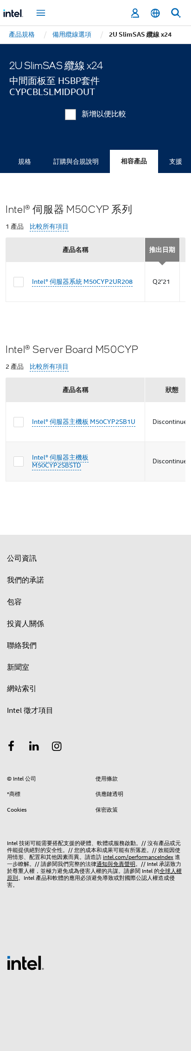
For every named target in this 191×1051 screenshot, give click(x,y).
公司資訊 (22, 558)
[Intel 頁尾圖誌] (25, 962)
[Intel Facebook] (11, 747)
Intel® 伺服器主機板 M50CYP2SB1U (83, 421)
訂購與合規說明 (76, 161)
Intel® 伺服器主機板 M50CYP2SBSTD (60, 461)
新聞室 (18, 667)
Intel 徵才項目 (30, 710)
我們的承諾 (25, 580)
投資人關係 (25, 623)
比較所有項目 (49, 227)
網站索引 (22, 688)
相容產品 (134, 161)
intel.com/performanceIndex (138, 856)
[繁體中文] (155, 13)
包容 (14, 602)
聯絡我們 (22, 645)
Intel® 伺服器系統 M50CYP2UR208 (82, 281)
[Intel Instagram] (57, 747)
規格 (24, 161)
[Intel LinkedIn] (34, 747)
